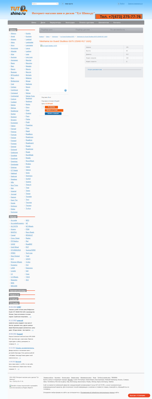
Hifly (12, 182)
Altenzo (13, 33)
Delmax (13, 108)
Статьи (13, 299)
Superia (28, 182)
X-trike (28, 262)
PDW (27, 229)
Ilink (12, 188)
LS (12, 274)
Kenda (13, 203)
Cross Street (15, 238)
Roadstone (29, 149)
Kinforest (14, 206)
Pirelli (28, 122)
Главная (41, 36)
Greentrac (14, 161)
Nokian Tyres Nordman (30, 97)
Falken (13, 126)
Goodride (14, 155)
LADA (13, 268)
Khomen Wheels (16, 262)
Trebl (27, 256)
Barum (13, 69)
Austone (14, 57)
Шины (13, 29)
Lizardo (13, 271)
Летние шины (66, 377)
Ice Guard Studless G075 (67, 36)
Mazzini (28, 72)
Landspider (29, 42)
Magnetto (14, 280)
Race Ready (30, 232)
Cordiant (14, 102)
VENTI (28, 259)
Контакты (114, 377)
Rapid (28, 131)
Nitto (27, 90)
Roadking (29, 140)
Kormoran (14, 212)
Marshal (28, 60)
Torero (28, 191)
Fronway (14, 144)
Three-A (28, 185)
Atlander (14, 51)
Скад (27, 274)
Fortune (13, 138)
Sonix (28, 173)
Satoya (28, 170)
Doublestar (14, 111)
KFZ (12, 259)
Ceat (12, 84)
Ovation (28, 113)
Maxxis (28, 69)
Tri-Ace (28, 208)
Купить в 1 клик (52, 110)
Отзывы (14, 303)
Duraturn (14, 117)
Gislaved (14, 149)
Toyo (27, 199)
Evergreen (14, 123)
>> (30, 316)
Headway (14, 179)
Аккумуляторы (18, 290)
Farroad (13, 129)
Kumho (28, 33)
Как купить (57, 377)
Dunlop (13, 114)
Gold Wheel (15, 247)
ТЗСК (28, 277)
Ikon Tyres (14, 185)
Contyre (13, 99)
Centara (13, 87)
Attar (12, 54)
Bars (12, 66)
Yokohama (55, 36)
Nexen (28, 87)
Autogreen (14, 60)
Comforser (14, 90)
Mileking (28, 78)
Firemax (13, 132)
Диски (13, 216)
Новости (14, 294)
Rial (27, 241)
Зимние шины (75, 377)
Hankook (14, 176)
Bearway (14, 72)
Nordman (29, 101)
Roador (28, 146)
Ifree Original (15, 256)
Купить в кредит (53, 113)
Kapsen (13, 197)
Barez (13, 63)
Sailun (28, 167)
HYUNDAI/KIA (16, 250)
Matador (28, 66)
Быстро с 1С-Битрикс (137, 395)
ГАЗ (27, 265)
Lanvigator (29, 45)
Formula (13, 135)
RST (27, 247)
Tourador (29, 196)
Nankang (29, 84)
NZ (27, 223)
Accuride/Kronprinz (17, 223)
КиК (27, 271)
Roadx (28, 152)
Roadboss (29, 134)
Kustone (28, 36)
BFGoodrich (15, 75)
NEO (27, 220)
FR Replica (14, 241)
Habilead (14, 173)
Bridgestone (15, 81)
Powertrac (29, 125)
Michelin (28, 75)
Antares (13, 39)
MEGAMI (14, 286)
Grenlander (14, 164)
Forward (13, 141)
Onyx (27, 107)
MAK (12, 283)
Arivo (12, 45)
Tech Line (29, 253)
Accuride (14, 220)
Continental (15, 96)
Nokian (28, 93)
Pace (27, 116)
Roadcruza (29, 137)
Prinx (27, 128)
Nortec (28, 104)
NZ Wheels (29, 226)
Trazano (28, 205)
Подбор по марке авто (104, 377)
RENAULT (29, 235)
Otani (27, 110)
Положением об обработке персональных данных (98, 392)
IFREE (13, 253)
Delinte (13, 105)
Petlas (28, 119)
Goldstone (14, 152)
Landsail (28, 39)
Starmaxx (29, 176)
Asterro (13, 229)
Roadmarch (30, 143)
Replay (28, 238)
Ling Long (29, 57)
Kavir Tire (14, 200)
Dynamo (14, 120)
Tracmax (29, 202)
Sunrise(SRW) (31, 250)
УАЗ (27, 280)
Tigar (27, 188)
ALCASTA (14, 226)
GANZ (13, 244)
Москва (70, 380)
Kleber (13, 209)
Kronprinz (14, 265)
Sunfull (28, 179)
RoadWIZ (29, 244)
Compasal (14, 93)
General (13, 147)
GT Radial (14, 170)
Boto (12, 78)
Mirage (28, 81)
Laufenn (28, 51)
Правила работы (48, 377)
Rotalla (28, 158)
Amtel (13, 36)
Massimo (29, 63)
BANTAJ (14, 232)
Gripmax (14, 167)
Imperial (13, 191)
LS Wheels (14, 277)
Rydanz (28, 164)
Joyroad (13, 194)
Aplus (13, 42)
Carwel (13, 235)
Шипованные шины (86, 377)
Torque (28, 194)
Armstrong (14, 48)
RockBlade (29, 155)
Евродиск (29, 268)
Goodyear (14, 158)
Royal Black (30, 161)
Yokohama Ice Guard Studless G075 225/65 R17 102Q (92, 36)
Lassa (28, 48)
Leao (27, 54)
